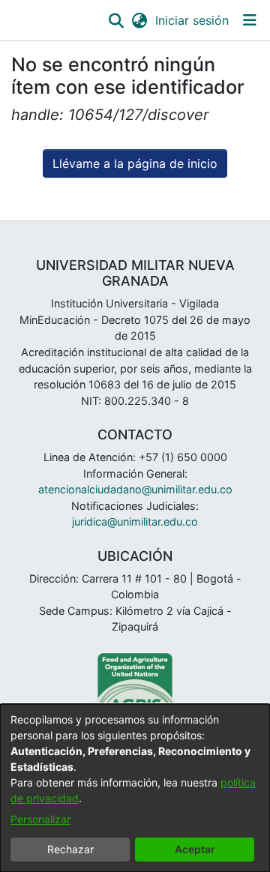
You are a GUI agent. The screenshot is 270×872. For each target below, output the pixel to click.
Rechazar (70, 849)
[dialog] (135, 788)
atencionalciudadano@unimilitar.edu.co (135, 489)
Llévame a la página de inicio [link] (135, 163)
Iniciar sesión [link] (192, 20)
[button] (115, 20)
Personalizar (40, 819)
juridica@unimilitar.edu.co (135, 521)
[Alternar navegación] (249, 20)
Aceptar (195, 849)
